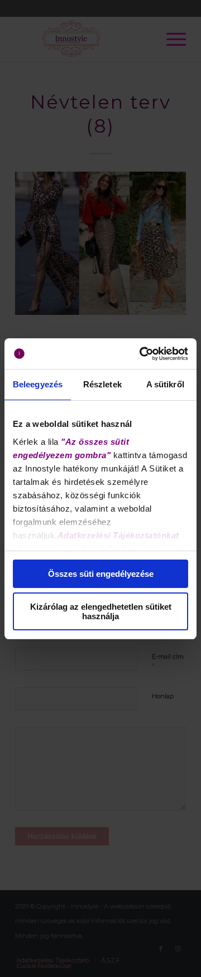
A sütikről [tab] (165, 384)
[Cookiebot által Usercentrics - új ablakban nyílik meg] (141, 354)
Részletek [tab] (102, 384)
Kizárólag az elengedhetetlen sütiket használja (100, 611)
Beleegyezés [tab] (38, 384)
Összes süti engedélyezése (101, 574)
